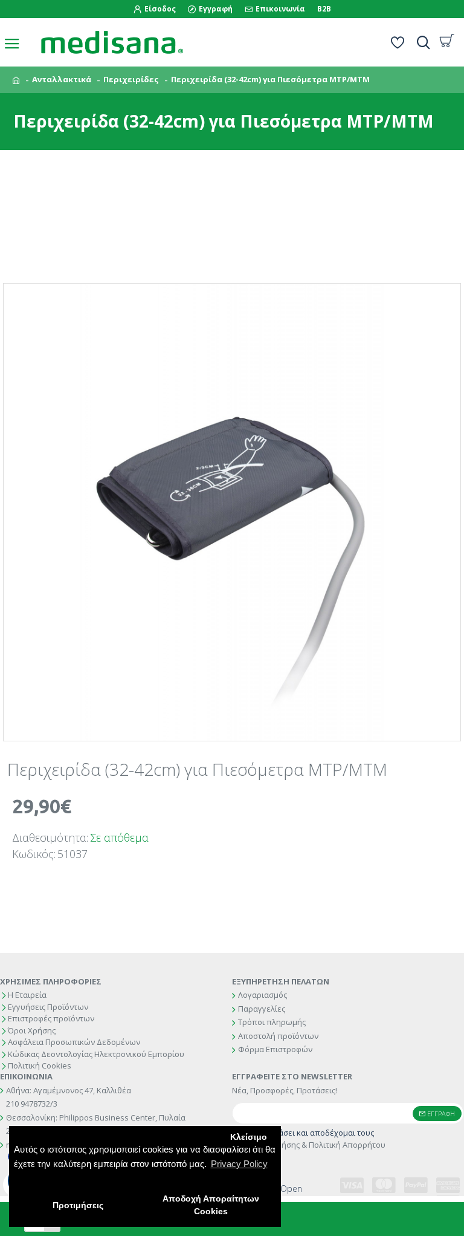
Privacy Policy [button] (239, 1164)
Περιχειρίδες (131, 79)
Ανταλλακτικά (61, 79)
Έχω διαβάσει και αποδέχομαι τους (314, 1138)
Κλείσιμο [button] (248, 1137)
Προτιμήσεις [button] (78, 1205)
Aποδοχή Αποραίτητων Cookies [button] (211, 1205)
